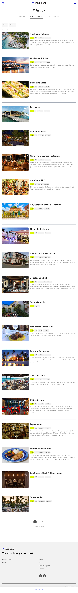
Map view (39, 589)
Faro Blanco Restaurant (41, 326)
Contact (41, 569)
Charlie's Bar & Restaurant (43, 253)
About (41, 559)
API (40, 562)
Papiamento (36, 424)
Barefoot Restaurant (40, 351)
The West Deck (37, 375)
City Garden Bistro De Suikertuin (46, 204)
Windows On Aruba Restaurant (45, 155)
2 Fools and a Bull (38, 277)
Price (4, 25)
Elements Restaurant (40, 229)
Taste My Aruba (37, 302)
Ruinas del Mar (37, 399)
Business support (44, 565)
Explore (4, 562)
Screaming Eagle (38, 82)
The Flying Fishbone (39, 34)
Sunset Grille (36, 497)
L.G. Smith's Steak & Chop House (46, 473)
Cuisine (12, 25)
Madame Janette (38, 131)
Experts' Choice (7, 559)
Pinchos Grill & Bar (39, 58)
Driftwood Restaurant (40, 448)
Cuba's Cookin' (37, 180)
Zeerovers (35, 107)
